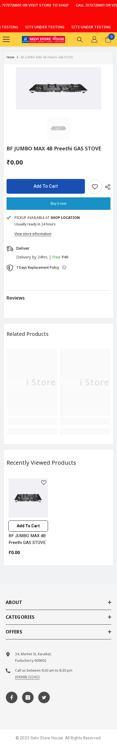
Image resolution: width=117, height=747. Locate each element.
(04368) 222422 (27, 677)
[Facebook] (12, 697)
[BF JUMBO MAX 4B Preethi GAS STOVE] (28, 498)
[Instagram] (28, 697)
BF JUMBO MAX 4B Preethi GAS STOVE (27, 539)
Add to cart (46, 186)
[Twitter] (44, 697)
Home (10, 57)
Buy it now (58, 204)
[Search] (79, 39)
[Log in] (94, 39)
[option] (58, 88)
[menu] (6, 39)
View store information (32, 233)
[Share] (106, 187)
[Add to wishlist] (95, 187)
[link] (32, 421)
